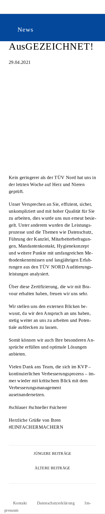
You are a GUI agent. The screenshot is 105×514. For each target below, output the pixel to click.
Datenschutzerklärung (56, 503)
